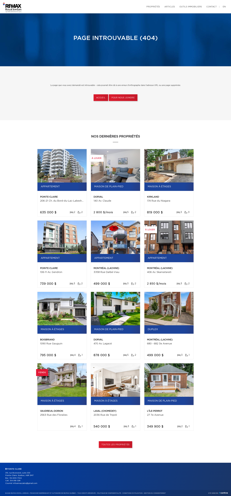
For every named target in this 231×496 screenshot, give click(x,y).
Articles (169, 7)
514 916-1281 (15, 481)
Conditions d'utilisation (132, 493)
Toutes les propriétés (115, 445)
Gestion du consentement (155, 493)
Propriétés (153, 7)
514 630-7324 (15, 478)
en (224, 7)
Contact (211, 7)
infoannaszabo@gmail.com (25, 483)
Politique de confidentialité (109, 493)
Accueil (100, 98)
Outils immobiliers (190, 7)
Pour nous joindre (123, 98)
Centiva (223, 493)
